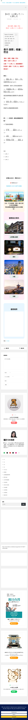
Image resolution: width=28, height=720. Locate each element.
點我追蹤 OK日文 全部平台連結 (14, 186)
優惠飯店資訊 (7, 43)
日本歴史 (5, 492)
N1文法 (7, 341)
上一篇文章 (6, 348)
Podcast (5, 469)
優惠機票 (7, 45)
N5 (4, 467)
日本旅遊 (5, 487)
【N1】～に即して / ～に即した (14, 15)
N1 (20, 19)
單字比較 (5, 477)
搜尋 (3, 501)
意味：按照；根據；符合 (9, 38)
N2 (4, 462)
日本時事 (5, 490)
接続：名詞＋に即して (9, 40)
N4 (4, 464)
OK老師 (10, 19)
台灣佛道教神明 (7, 474)
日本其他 (5, 482)
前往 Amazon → (14, 623)
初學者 (5, 472)
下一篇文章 (21, 348)
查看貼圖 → (14, 691)
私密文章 (5, 495)
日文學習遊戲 (6, 479)
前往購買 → (14, 422)
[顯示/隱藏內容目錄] (15, 35)
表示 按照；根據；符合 (9, 36)
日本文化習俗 (6, 484)
